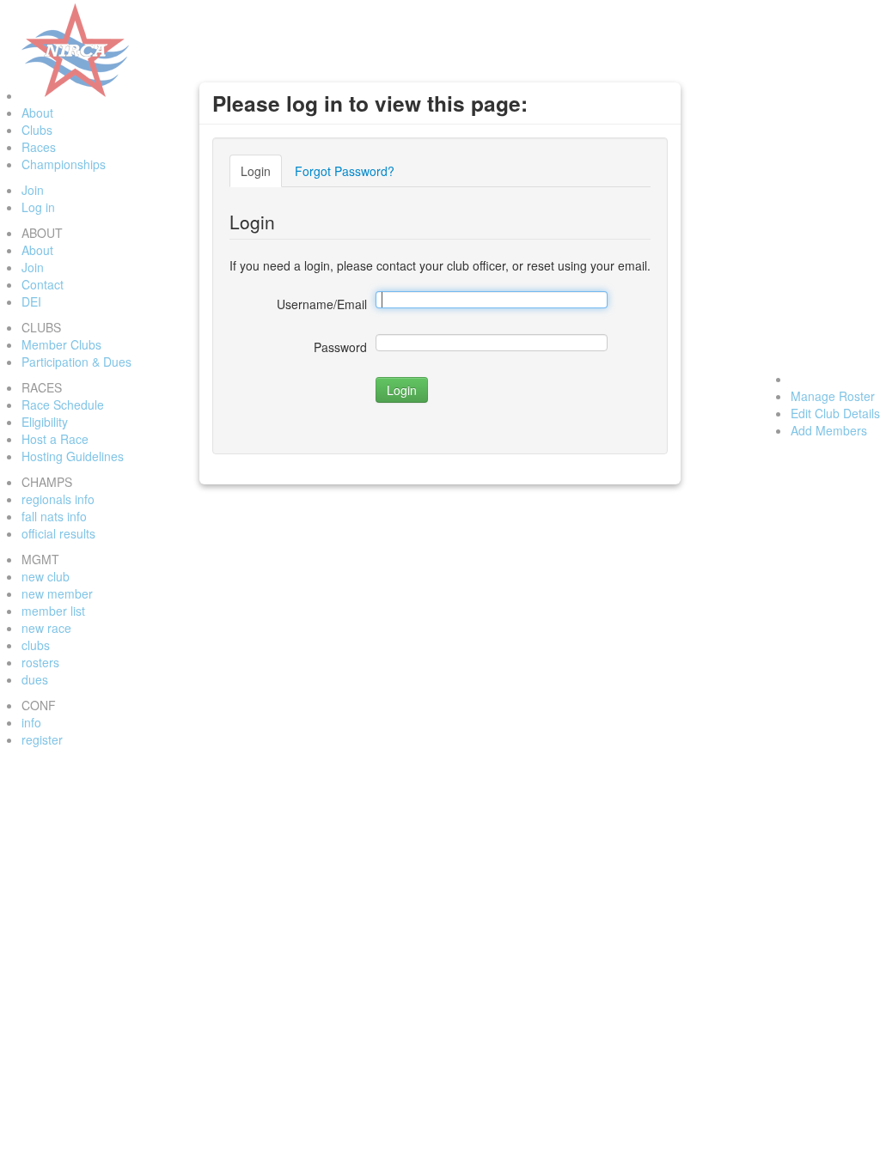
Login (256, 170)
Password (340, 347)
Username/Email (322, 304)
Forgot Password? (344, 170)
